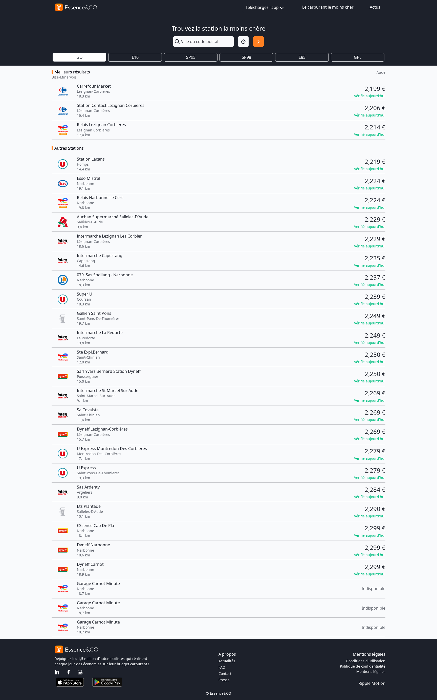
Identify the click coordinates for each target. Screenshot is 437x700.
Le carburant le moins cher (328, 7)
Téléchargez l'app (262, 7)
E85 (302, 57)
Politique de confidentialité (362, 666)
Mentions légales (370, 671)
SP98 (246, 57)
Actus (375, 7)
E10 (135, 57)
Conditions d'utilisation (365, 660)
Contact (225, 673)
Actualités (227, 660)
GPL (357, 57)
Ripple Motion (372, 683)
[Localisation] (243, 41)
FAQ (222, 667)
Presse (224, 679)
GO (79, 57)
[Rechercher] (258, 41)
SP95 (190, 57)
